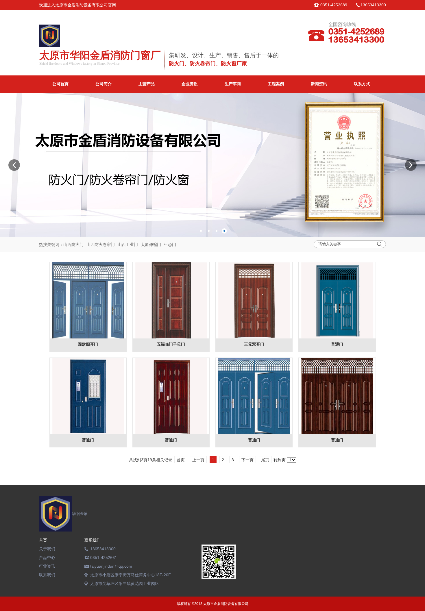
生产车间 (233, 84)
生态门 (170, 244)
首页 (43, 540)
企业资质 (190, 84)
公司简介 (103, 84)
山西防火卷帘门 (100, 244)
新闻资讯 (319, 84)
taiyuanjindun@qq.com (111, 566)
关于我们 (47, 549)
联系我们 (47, 575)
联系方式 (362, 84)
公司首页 (60, 84)
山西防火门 (73, 244)
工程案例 (276, 84)
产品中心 (47, 557)
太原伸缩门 (151, 244)
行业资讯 (47, 566)
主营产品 (146, 84)
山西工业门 (128, 244)
